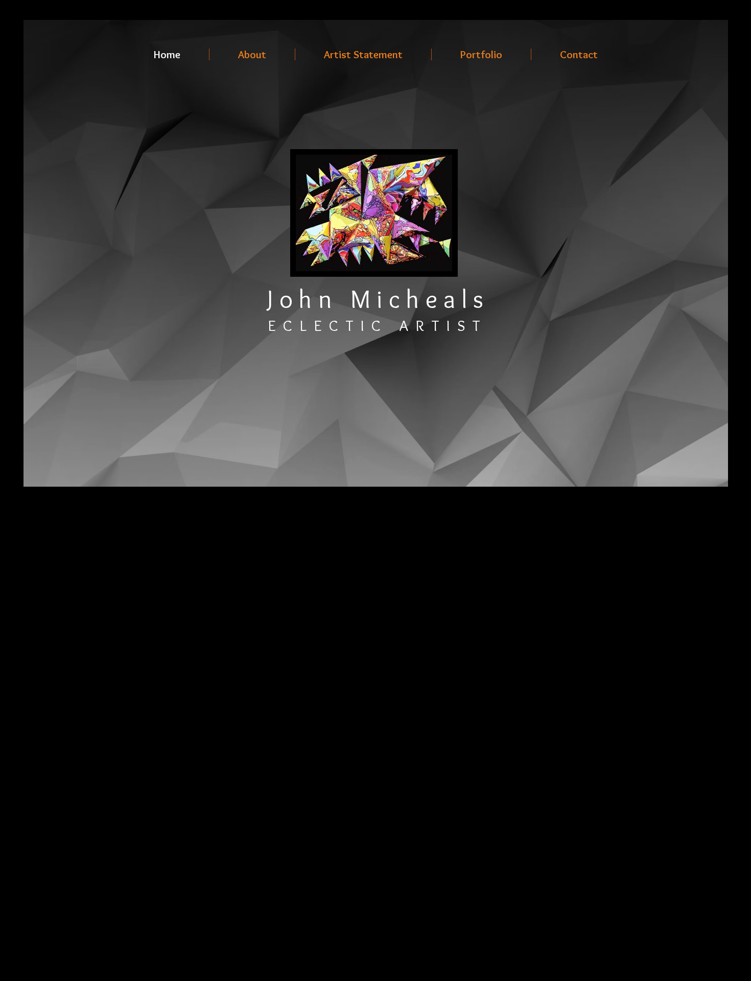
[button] (481, 54)
